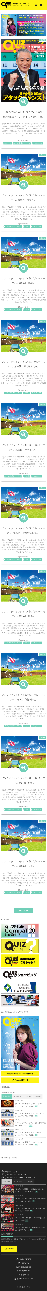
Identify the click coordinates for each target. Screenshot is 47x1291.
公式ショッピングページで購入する (21, 1074)
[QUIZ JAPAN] (15, 4)
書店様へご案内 (10, 1172)
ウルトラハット (37, 143)
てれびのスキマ (36, 226)
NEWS (42, 40)
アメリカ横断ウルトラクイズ (22, 143)
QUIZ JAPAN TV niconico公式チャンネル (20, 1178)
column (42, 155)
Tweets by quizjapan (8, 1092)
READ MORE (23, 910)
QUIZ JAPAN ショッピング (15, 1175)
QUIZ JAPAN (7, 143)
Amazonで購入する (21, 1080)
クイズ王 (26, 226)
